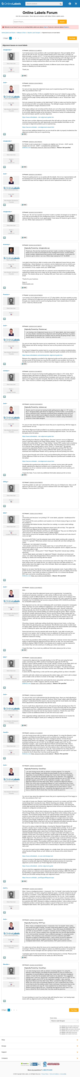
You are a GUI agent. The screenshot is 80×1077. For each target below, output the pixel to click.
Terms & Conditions (54, 1074)
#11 (23, 482)
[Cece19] (11, 738)
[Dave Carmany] (11, 250)
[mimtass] (11, 377)
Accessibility (63, 1074)
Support (4, 1052)
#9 (23, 371)
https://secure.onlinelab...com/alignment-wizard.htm (38, 127)
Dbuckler (5, 964)
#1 (23, 50)
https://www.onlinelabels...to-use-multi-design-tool (37, 856)
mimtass (5, 370)
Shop (3, 1040)
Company (5, 1058)
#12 (23, 513)
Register (66, 27)
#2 (23, 83)
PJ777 (5, 888)
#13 (23, 587)
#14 (23, 657)
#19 (23, 920)
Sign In (46, 27)
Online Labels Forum (40, 12)
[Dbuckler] (11, 971)
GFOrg (5, 481)
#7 (23, 295)
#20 (23, 965)
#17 (23, 765)
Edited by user (26, 147)
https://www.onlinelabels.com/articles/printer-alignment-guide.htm (42, 355)
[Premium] (11, 301)
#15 (23, 695)
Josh (4, 82)
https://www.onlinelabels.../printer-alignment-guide (37, 866)
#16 (23, 733)
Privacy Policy (44, 1074)
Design (4, 1046)
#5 (23, 212)
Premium (6, 294)
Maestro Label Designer (34, 32)
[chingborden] (11, 56)
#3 (23, 141)
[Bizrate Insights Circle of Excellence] (46, 1061)
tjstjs (4, 513)
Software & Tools (21, 32)
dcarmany (6, 244)
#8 (23, 326)
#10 (23, 404)
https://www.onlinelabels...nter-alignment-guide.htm (38, 117)
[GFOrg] (11, 488)
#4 (23, 174)
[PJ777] (11, 894)
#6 (23, 245)
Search (62, 22)
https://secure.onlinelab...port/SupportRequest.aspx (38, 877)
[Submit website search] (61, 4)
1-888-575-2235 (47, 1070)
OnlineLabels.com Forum (8, 32)
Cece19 (5, 732)
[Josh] (11, 89)
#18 (23, 888)
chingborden (7, 50)
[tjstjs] (11, 519)
